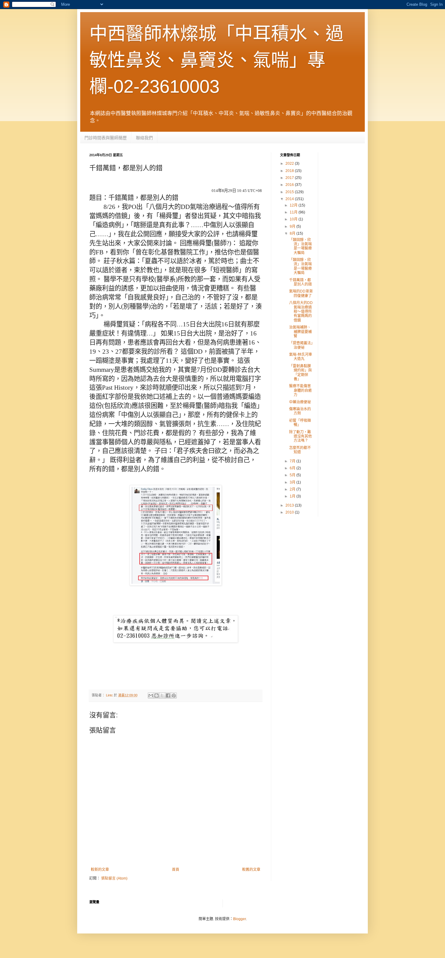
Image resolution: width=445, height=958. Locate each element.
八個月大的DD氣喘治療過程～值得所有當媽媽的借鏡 (301, 311)
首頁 (175, 869)
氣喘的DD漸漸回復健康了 (301, 293)
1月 (293, 496)
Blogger (239, 919)
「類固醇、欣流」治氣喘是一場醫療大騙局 (300, 246)
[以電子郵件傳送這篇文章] (151, 695)
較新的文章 (100, 869)
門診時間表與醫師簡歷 (105, 137)
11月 (294, 212)
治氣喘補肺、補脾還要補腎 (300, 331)
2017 (290, 178)
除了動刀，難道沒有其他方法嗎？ (300, 436)
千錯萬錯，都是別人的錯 (300, 282)
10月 (294, 219)
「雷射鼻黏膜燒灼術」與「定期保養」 (300, 372)
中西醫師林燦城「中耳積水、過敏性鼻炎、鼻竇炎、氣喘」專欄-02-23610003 (216, 60)
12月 (294, 205)
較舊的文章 (251, 869)
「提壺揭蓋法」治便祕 (301, 345)
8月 (293, 233)
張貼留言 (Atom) (114, 878)
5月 (293, 475)
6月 (293, 468)
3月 (293, 482)
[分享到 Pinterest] (174, 695)
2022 (290, 163)
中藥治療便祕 (300, 402)
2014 (290, 199)
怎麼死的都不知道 (300, 450)
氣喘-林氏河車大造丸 (300, 356)
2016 (290, 185)
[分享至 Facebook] (168, 695)
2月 (293, 489)
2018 (290, 171)
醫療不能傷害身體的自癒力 (300, 390)
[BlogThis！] (156, 695)
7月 (293, 461)
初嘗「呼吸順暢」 (300, 422)
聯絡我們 (144, 137)
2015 (290, 192)
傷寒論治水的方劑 (300, 411)
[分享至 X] (162, 695)
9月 (293, 226)
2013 (290, 505)
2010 (290, 512)
